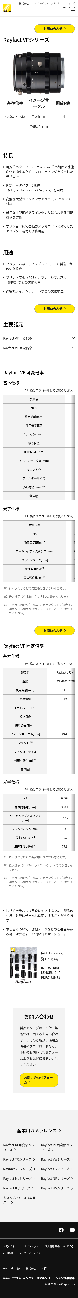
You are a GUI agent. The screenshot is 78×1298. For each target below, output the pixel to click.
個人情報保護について (57, 1246)
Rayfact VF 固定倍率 (17, 347)
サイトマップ (31, 1246)
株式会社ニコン (34, 1268)
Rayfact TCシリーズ (17, 1159)
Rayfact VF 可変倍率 (17, 338)
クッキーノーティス (29, 1253)
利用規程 (8, 1253)
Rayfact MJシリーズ (17, 1178)
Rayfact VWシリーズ (55, 1159)
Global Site (11, 1268)
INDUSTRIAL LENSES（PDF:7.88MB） (51, 972)
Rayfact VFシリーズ (17, 1168)
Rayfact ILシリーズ (16, 1188)
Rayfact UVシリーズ (55, 1188)
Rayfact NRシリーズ (55, 1178)
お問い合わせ (10, 1246)
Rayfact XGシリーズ (55, 1168)
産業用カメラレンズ (37, 1130)
